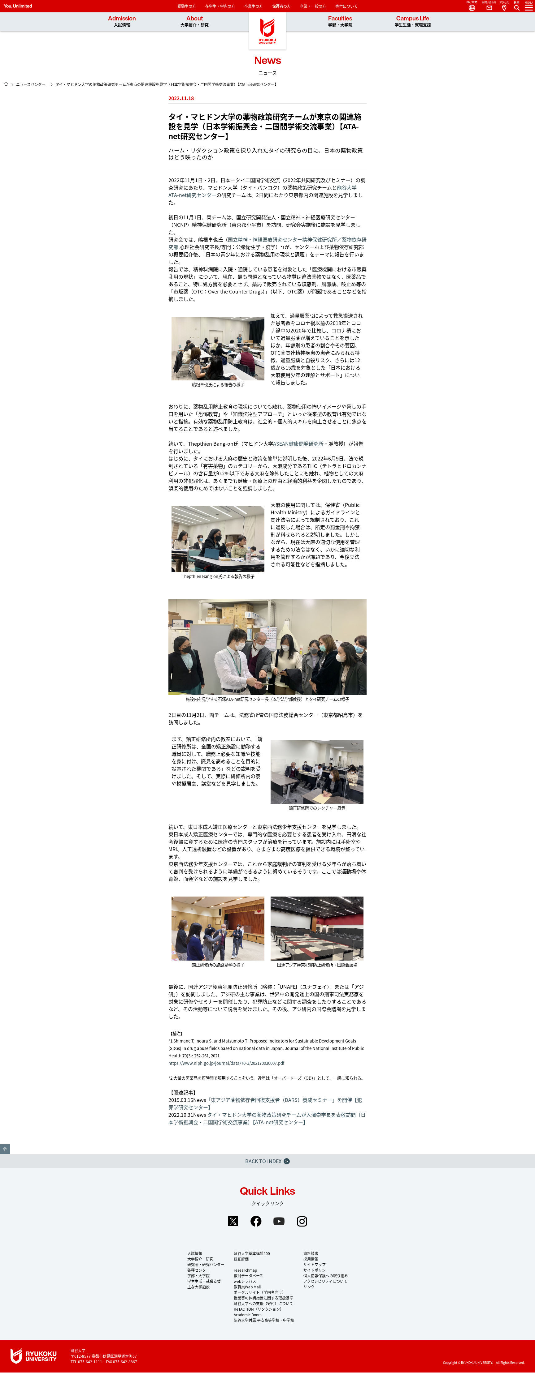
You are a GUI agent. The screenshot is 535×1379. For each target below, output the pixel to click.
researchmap (245, 1270)
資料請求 (310, 1253)
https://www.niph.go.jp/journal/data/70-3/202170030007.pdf (226, 1063)
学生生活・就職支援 (204, 1281)
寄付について (346, 6)
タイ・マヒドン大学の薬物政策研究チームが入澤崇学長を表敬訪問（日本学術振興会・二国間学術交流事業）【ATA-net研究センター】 (267, 1118)
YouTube (279, 1221)
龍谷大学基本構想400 (252, 1253)
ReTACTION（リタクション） (259, 1309)
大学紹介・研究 (200, 1258)
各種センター (198, 1270)
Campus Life (413, 21)
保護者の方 (281, 6)
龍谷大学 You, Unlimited (267, 30)
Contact (487, 6)
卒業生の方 (253, 6)
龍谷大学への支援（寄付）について (263, 1303)
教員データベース (248, 1275)
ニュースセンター (31, 84)
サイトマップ (314, 1264)
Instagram (302, 1221)
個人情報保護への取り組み (325, 1275)
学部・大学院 (198, 1275)
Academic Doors (248, 1314)
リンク (309, 1286)
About (195, 21)
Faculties (340, 21)
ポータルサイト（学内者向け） (260, 1292)
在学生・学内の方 (220, 6)
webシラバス (245, 1281)
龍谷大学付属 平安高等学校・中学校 (264, 1320)
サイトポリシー (316, 1270)
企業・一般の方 (313, 6)
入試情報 (194, 1253)
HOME (6, 84)
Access (504, 6)
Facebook (256, 1221)
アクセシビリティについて (325, 1281)
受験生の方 (186, 6)
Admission (122, 21)
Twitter (233, 1221)
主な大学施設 (198, 1286)
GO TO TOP (5, 1149)
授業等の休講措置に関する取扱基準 (263, 1297)
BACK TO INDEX (266, 1161)
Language (469, 6)
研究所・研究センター (205, 1264)
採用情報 (310, 1258)
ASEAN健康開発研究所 (298, 443)
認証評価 (241, 1258)
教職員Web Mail (247, 1286)
